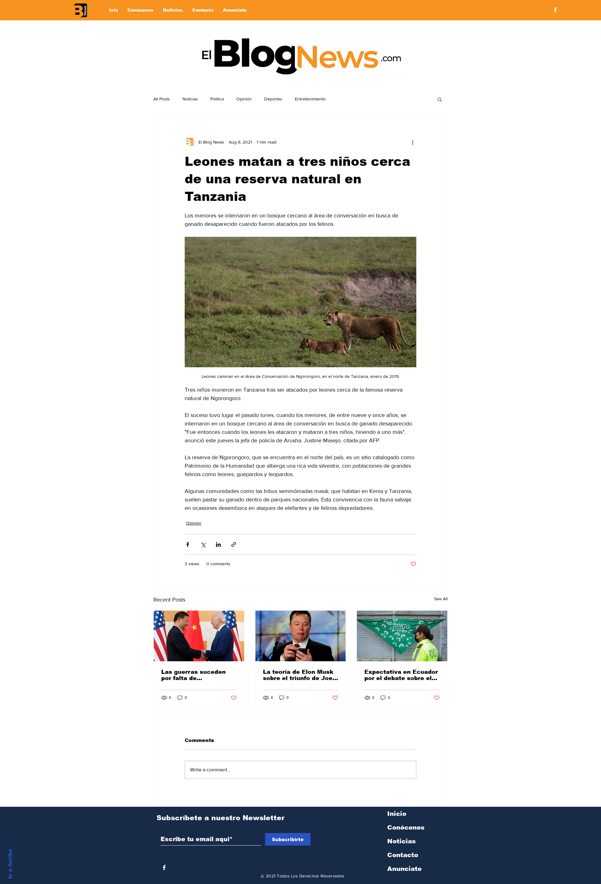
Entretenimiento (310, 98)
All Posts (161, 98)
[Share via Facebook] (188, 544)
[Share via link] (234, 544)
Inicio (396, 813)
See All (441, 598)
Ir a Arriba (10, 864)
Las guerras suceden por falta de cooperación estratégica (193, 675)
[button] (440, 99)
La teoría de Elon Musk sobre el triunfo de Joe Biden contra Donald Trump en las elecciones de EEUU (298, 675)
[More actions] (412, 142)
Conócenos (405, 827)
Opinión (244, 98)
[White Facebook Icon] (164, 867)
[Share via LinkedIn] (218, 544)
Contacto (402, 854)
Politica (217, 98)
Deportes (273, 98)
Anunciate (404, 868)
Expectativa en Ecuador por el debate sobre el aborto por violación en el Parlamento (401, 675)
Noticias (190, 98)
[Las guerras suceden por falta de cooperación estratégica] (199, 636)
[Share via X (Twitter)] (203, 544)
